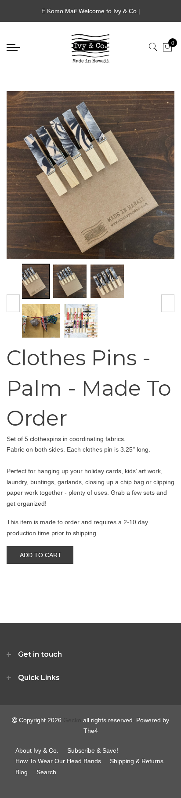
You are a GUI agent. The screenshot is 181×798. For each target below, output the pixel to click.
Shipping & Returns (136, 761)
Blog (21, 772)
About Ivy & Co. (36, 750)
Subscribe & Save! (92, 750)
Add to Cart (41, 555)
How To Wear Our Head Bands (58, 761)
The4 (90, 730)
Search (46, 772)
